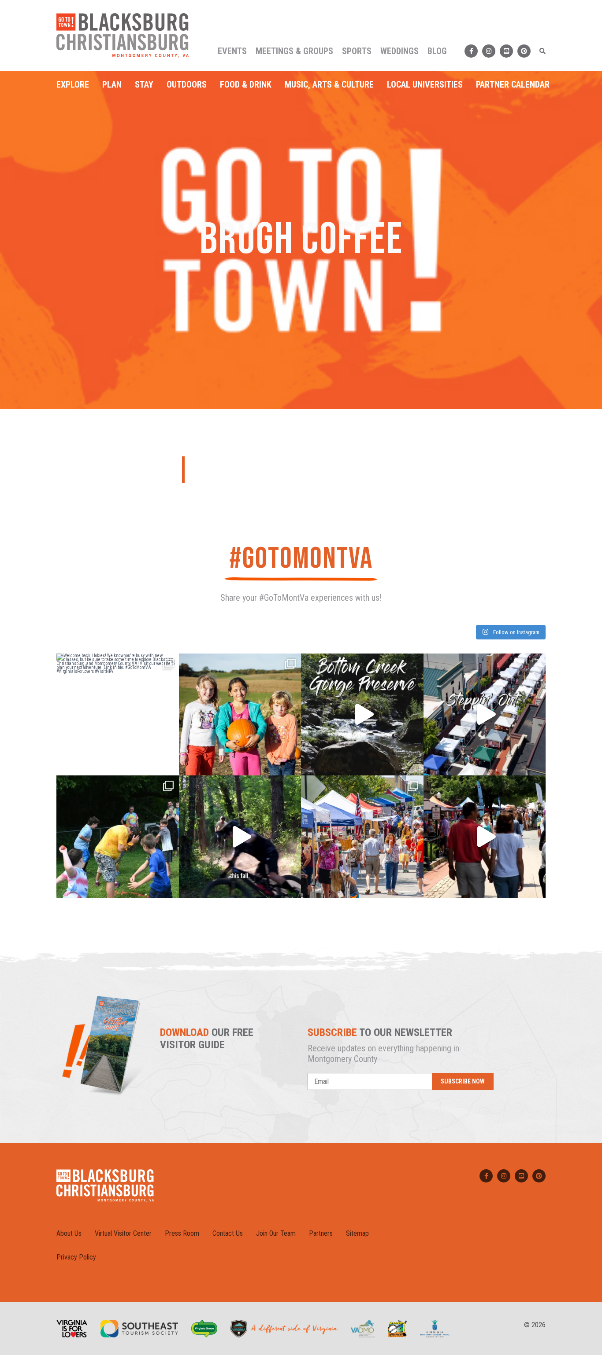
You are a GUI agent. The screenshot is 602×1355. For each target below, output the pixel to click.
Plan (112, 84)
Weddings (399, 51)
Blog (437, 51)
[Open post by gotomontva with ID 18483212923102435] (485, 715)
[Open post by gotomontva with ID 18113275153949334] (362, 715)
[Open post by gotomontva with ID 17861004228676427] (240, 715)
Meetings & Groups (294, 51)
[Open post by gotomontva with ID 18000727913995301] (485, 836)
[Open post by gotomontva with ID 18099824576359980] (240, 836)
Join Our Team (276, 1233)
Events (232, 51)
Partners (321, 1233)
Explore (72, 84)
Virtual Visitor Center (123, 1233)
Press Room (182, 1233)
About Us (69, 1233)
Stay (144, 84)
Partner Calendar (513, 84)
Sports (357, 51)
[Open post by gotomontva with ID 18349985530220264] (117, 836)
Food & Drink (245, 84)
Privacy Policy (76, 1257)
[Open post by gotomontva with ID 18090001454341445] (362, 836)
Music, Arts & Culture (329, 84)
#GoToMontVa (301, 559)
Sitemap (357, 1233)
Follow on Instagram (515, 632)
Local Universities (425, 84)
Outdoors (187, 84)
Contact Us (227, 1233)
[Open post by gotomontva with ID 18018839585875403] (117, 715)
